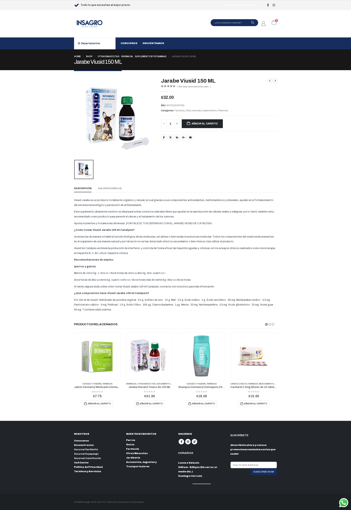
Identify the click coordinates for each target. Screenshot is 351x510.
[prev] (269, 80)
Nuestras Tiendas (236, 5)
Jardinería (133, 457)
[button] (266, 324)
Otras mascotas (193, 110)
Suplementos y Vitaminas (215, 110)
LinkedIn (177, 137)
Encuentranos (153, 43)
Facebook (164, 137)
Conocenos (129, 43)
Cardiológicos (238, 384)
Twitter (170, 137)
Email (190, 137)
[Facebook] (268, 5)
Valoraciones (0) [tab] (110, 188)
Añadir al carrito (205, 123)
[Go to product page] (97, 356)
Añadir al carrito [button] (99, 403)
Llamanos (253, 5)
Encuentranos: (84, 445)
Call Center (81, 462)
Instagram (188, 441)
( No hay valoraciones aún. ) (194, 86)
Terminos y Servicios (87, 471)
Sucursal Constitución (87, 458)
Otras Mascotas (137, 453)
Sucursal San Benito (86, 449)
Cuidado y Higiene (92, 384)
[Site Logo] (89, 23)
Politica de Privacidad (88, 467)
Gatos (130, 444)
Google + (184, 137)
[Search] (253, 23)
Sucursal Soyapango (86, 454)
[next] (275, 80)
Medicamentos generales (273, 384)
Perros (130, 440)
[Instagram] (273, 5)
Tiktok (194, 441)
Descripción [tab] (83, 188)
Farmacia (179, 110)
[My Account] (263, 23)
